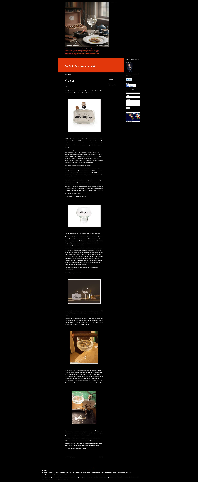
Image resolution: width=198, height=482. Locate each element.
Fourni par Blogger (91, 467)
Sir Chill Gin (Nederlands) (113, 85)
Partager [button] (111, 79)
